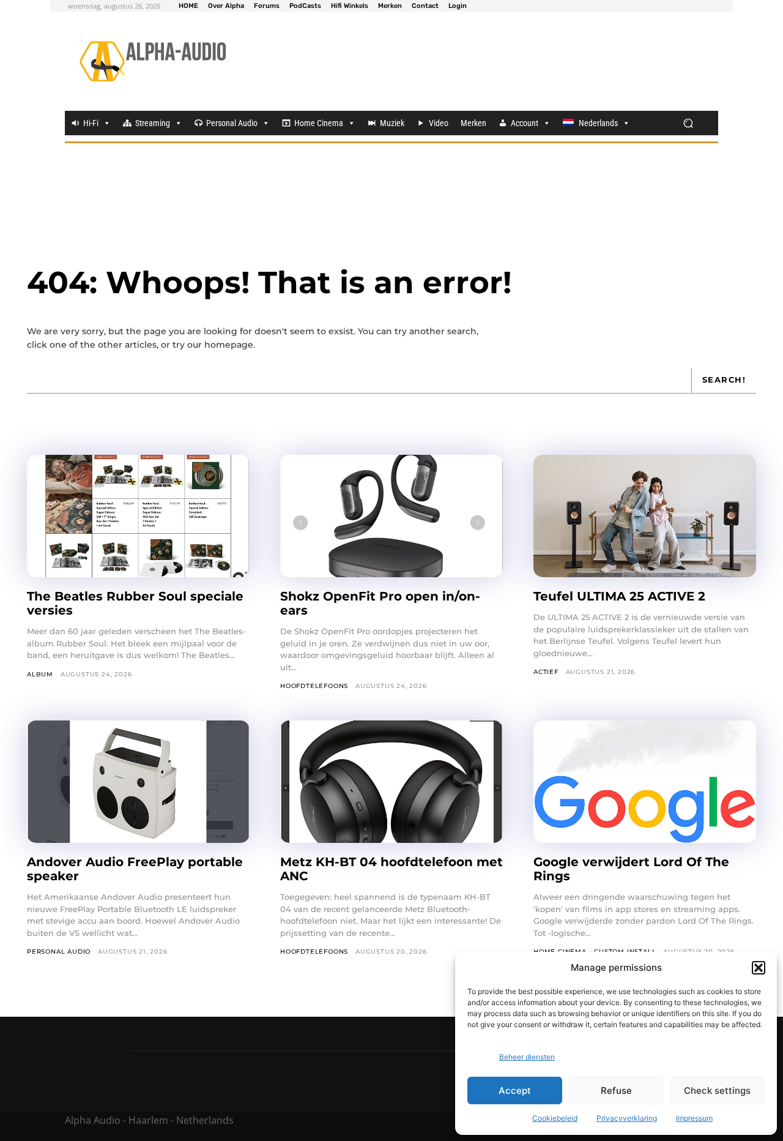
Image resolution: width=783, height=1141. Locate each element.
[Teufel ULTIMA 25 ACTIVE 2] (644, 516)
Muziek (392, 123)
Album (40, 674)
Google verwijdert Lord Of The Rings (631, 869)
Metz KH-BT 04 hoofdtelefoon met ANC (391, 869)
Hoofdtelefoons (314, 686)
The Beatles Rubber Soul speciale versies (135, 603)
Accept (515, 1090)
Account (524, 123)
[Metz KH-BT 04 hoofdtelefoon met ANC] (391, 781)
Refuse (616, 1090)
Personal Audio (232, 123)
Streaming (152, 123)
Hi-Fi (90, 123)
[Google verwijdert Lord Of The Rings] (644, 781)
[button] (758, 968)
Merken (473, 123)
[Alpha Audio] (152, 61)
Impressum (694, 1118)
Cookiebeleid (554, 1118)
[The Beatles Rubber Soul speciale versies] (138, 516)
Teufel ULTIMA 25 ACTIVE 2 (621, 596)
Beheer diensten (527, 1056)
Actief (545, 672)
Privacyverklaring (626, 1118)
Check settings (717, 1090)
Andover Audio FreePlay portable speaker (135, 869)
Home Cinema (318, 123)
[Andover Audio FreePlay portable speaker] (138, 781)
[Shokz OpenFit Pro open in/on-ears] (391, 516)
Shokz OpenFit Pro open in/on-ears (380, 603)
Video (438, 123)
